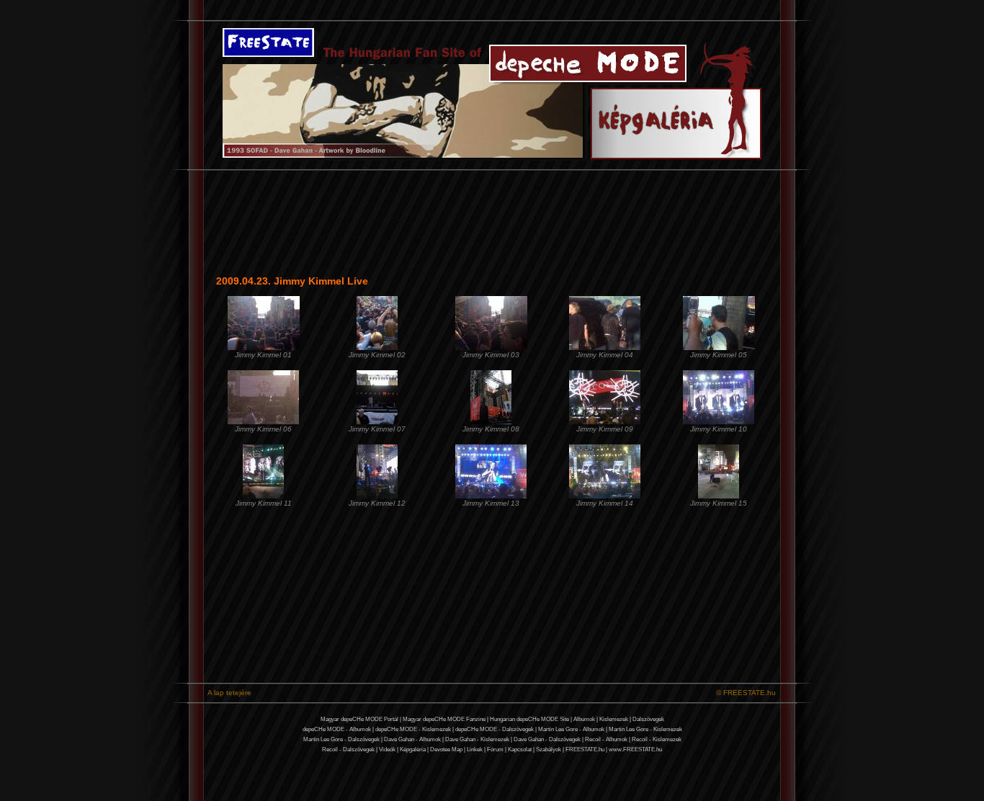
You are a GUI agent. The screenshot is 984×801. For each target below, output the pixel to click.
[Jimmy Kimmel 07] (377, 422)
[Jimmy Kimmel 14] (604, 496)
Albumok (584, 719)
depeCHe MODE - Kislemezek (413, 729)
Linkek (475, 749)
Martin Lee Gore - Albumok (571, 729)
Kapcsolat (520, 749)
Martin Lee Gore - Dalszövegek (341, 739)
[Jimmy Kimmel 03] (491, 348)
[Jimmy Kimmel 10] (718, 422)
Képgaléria (413, 749)
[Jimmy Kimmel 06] (263, 422)
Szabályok (548, 749)
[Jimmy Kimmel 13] (491, 496)
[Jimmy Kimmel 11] (263, 496)
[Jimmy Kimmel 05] (719, 348)
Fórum (495, 749)
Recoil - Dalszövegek (348, 749)
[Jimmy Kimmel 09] (604, 422)
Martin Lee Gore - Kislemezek (645, 729)
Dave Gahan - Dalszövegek (547, 739)
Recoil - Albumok (606, 739)
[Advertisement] (49, 387)
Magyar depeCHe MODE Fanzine (444, 719)
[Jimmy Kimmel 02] (377, 348)
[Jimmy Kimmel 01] (264, 348)
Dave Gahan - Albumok (412, 739)
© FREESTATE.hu (746, 693)
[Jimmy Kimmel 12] (377, 496)
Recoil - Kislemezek (656, 739)
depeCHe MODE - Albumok (337, 729)
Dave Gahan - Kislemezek (477, 739)
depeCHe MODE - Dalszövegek (494, 729)
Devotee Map (446, 749)
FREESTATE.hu (584, 749)
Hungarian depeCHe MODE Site (529, 719)
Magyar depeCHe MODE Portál (359, 719)
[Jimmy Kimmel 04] (604, 348)
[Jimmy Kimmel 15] (718, 496)
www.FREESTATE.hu (635, 749)
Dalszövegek (648, 719)
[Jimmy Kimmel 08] (490, 422)
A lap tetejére (229, 693)
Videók (387, 749)
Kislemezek (613, 719)
